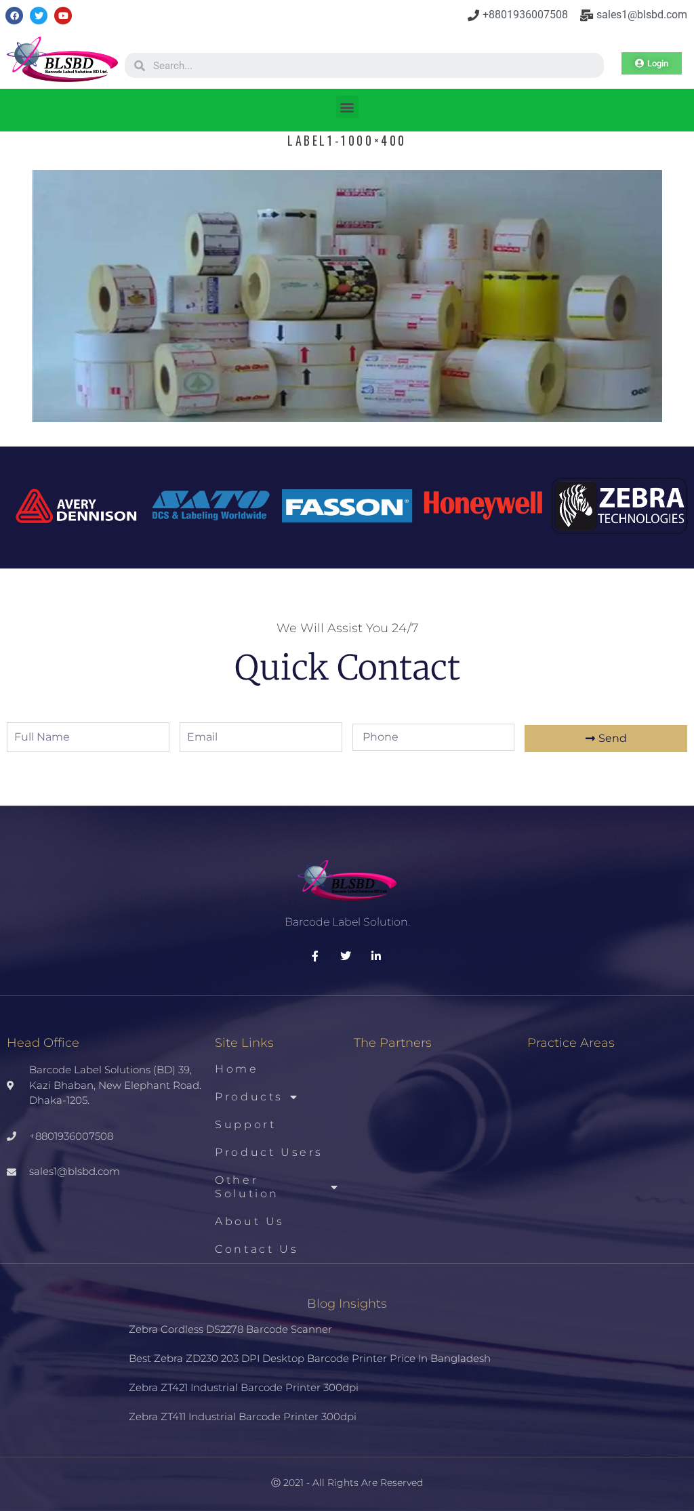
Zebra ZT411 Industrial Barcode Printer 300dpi (242, 1416)
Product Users (269, 1152)
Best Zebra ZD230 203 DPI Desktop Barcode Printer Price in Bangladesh (310, 1358)
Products (249, 1096)
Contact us (256, 1249)
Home (236, 1068)
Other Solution (247, 1187)
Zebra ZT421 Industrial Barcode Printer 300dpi (244, 1387)
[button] (347, 107)
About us (250, 1221)
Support (245, 1124)
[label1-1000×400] (347, 417)
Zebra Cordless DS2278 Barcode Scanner (230, 1329)
